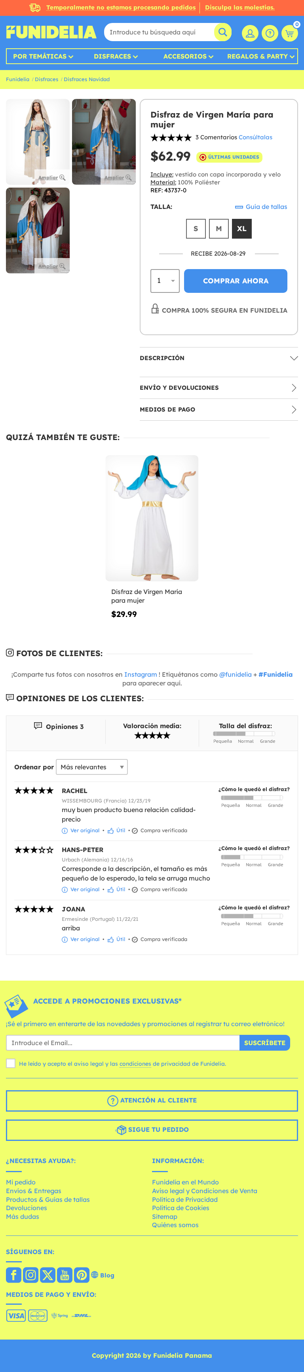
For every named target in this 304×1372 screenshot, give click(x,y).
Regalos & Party (257, 56)
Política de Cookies (180, 1208)
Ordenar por (34, 767)
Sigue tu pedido (157, 1129)
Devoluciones (26, 1208)
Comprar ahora (235, 280)
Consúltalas (255, 137)
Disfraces (112, 56)
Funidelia (17, 79)
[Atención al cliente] (270, 33)
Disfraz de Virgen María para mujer (146, 596)
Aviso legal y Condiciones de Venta (204, 1191)
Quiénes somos (175, 1225)
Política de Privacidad (185, 1199)
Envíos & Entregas (33, 1191)
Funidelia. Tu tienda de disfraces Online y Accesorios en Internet (51, 32)
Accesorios (185, 56)
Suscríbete (264, 1043)
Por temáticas (39, 56)
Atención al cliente (157, 1100)
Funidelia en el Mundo (185, 1182)
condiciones (135, 1063)
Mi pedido (21, 1182)
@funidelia (235, 674)
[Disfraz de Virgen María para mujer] (151, 518)
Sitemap (164, 1216)
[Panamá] (13, 1276)
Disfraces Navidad (87, 79)
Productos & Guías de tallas (48, 1199)
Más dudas (22, 1216)
